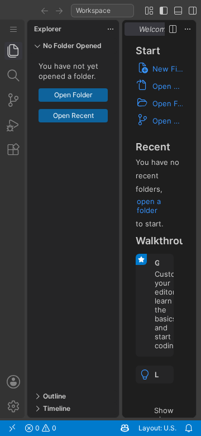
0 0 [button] (45, 428)
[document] (159, 228)
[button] (45, 10)
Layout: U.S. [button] (157, 428)
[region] (73, 224)
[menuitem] (13, 29)
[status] (100, 428)
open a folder (149, 206)
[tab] (13, 51)
